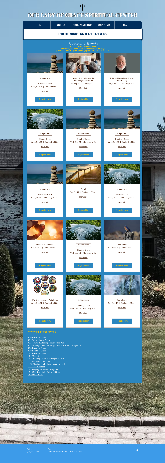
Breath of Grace (45, 84)
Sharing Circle (45, 139)
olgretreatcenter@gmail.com (83, 51)
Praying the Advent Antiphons (45, 300)
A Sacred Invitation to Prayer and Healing (122, 79)
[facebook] (137, 450)
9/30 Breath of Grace (37, 351)
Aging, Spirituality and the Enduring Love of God (83, 79)
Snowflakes (122, 300)
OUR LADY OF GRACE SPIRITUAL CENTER (83, 15)
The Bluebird (122, 245)
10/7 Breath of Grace (37, 353)
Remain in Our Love (45, 245)
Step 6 (83, 189)
